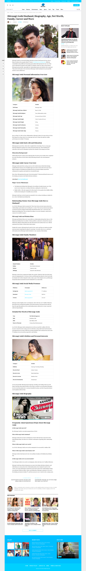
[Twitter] (3, 66)
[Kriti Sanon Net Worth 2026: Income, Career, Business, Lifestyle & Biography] (15, 502)
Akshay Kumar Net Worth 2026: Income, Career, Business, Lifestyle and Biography (73, 56)
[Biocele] (43, 5)
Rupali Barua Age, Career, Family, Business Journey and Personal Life (50, 524)
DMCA (68, 1)
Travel (57, 9)
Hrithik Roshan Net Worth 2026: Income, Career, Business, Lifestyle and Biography (41, 554)
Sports (45, 9)
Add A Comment (33, 530)
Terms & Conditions (75, 1)
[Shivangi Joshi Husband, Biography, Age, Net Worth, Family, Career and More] (32, 41)
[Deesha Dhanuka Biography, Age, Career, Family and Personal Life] (15, 517)
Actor (62, 43)
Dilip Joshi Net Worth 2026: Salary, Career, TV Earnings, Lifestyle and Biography (27, 1)
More (62, 9)
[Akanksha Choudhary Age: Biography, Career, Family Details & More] (33, 517)
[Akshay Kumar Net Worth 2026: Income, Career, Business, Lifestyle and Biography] (63, 57)
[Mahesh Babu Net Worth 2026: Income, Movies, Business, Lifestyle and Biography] (68, 550)
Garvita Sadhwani (23, 179)
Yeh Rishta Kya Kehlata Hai (39, 62)
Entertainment (35, 9)
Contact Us (64, 1)
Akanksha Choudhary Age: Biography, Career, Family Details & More (33, 524)
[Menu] (79, 9)
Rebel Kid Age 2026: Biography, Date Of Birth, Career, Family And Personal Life (50, 509)
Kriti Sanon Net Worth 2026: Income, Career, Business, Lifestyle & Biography (14, 509)
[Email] (3, 74)
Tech (49, 9)
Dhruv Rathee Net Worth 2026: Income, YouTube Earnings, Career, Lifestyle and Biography (32, 509)
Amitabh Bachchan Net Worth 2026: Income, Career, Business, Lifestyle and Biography (69, 41)
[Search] (77, 9)
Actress (12, 12)
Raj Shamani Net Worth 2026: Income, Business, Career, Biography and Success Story (72, 51)
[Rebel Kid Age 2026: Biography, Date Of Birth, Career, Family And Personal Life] (50, 502)
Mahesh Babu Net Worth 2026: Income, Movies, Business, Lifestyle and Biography (41, 543)
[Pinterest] (3, 71)
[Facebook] (3, 63)
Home (52, 1)
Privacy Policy (57, 1)
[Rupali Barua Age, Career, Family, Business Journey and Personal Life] (50, 517)
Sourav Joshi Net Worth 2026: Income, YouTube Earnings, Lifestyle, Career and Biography (72, 62)
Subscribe (76, 5)
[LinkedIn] (3, 69)
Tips (53, 9)
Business (28, 9)
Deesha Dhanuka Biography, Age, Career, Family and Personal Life (15, 524)
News (41, 9)
